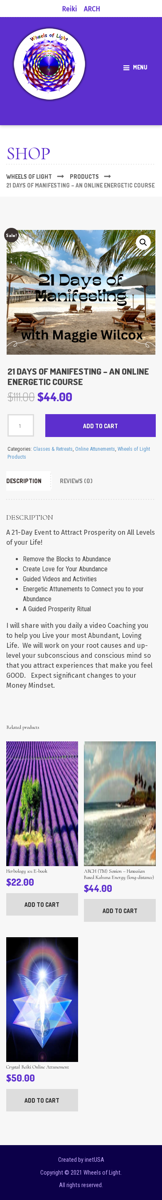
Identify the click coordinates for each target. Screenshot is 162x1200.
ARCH (92, 9)
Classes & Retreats (53, 449)
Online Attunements (95, 449)
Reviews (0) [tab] (76, 480)
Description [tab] (24, 480)
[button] (143, 242)
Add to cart (100, 426)
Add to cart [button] (42, 904)
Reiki (69, 9)
